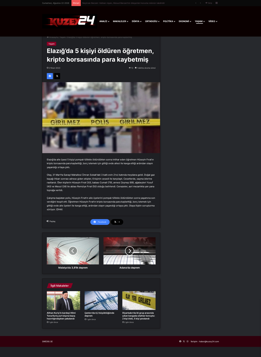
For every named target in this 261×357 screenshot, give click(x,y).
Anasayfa (53, 37)
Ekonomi (184, 21)
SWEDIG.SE (47, 341)
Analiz (103, 21)
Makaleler (119, 21)
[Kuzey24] (69, 21)
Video (211, 21)
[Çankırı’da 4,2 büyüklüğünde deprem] (101, 300)
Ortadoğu (151, 21)
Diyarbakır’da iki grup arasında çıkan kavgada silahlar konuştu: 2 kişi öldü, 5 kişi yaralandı (138, 316)
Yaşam (199, 21)
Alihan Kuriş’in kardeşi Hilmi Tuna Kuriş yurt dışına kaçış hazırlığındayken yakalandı (61, 316)
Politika (168, 21)
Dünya (135, 21)
